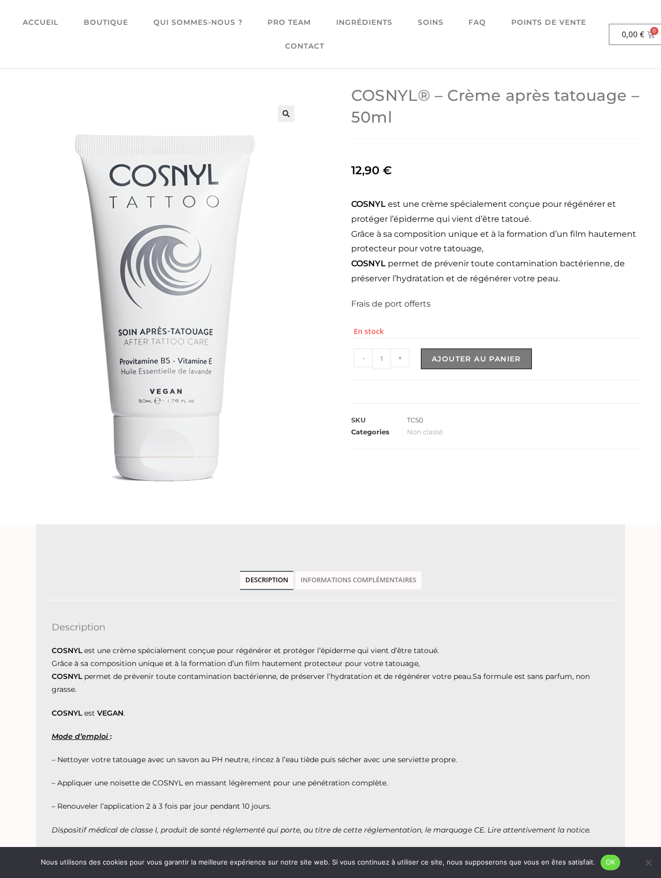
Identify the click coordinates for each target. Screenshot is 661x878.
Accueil (40, 22)
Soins (431, 22)
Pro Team (289, 22)
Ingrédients (364, 22)
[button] (286, 113)
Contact (304, 46)
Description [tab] (266, 580)
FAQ (477, 22)
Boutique (106, 22)
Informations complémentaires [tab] (358, 580)
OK (611, 862)
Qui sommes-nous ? (198, 22)
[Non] (648, 862)
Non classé (425, 432)
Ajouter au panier (476, 359)
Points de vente (548, 22)
